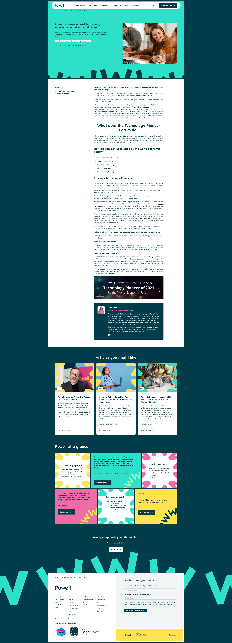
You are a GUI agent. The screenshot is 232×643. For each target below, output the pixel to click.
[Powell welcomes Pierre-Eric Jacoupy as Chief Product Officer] (74, 377)
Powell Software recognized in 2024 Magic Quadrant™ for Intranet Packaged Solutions (157, 399)
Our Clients (124, 5)
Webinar (99, 611)
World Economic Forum (144, 95)
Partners (105, 5)
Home (57, 11)
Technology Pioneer (137, 259)
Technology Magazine (141, 107)
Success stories (101, 605)
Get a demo (115, 549)
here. (100, 238)
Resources (135, 5)
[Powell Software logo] (55, 5)
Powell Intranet (59, 599)
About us (71, 599)
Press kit (71, 611)
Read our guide (145, 512)
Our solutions (93, 5)
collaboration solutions (146, 218)
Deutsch (70, 619)
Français (63, 619)
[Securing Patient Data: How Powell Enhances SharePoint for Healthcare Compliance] (116, 377)
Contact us (72, 602)
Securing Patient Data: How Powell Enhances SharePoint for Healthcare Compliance (115, 399)
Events (99, 608)
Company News (66, 41)
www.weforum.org (150, 249)
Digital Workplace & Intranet (81, 41)
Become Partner (88, 599)
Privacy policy (72, 623)
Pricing (114, 5)
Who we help (80, 5)
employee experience (104, 111)
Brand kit (72, 614)
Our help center (73, 608)
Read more (172, 635)
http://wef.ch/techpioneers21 (149, 232)
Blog (62, 11)
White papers (101, 599)
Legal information (61, 623)
